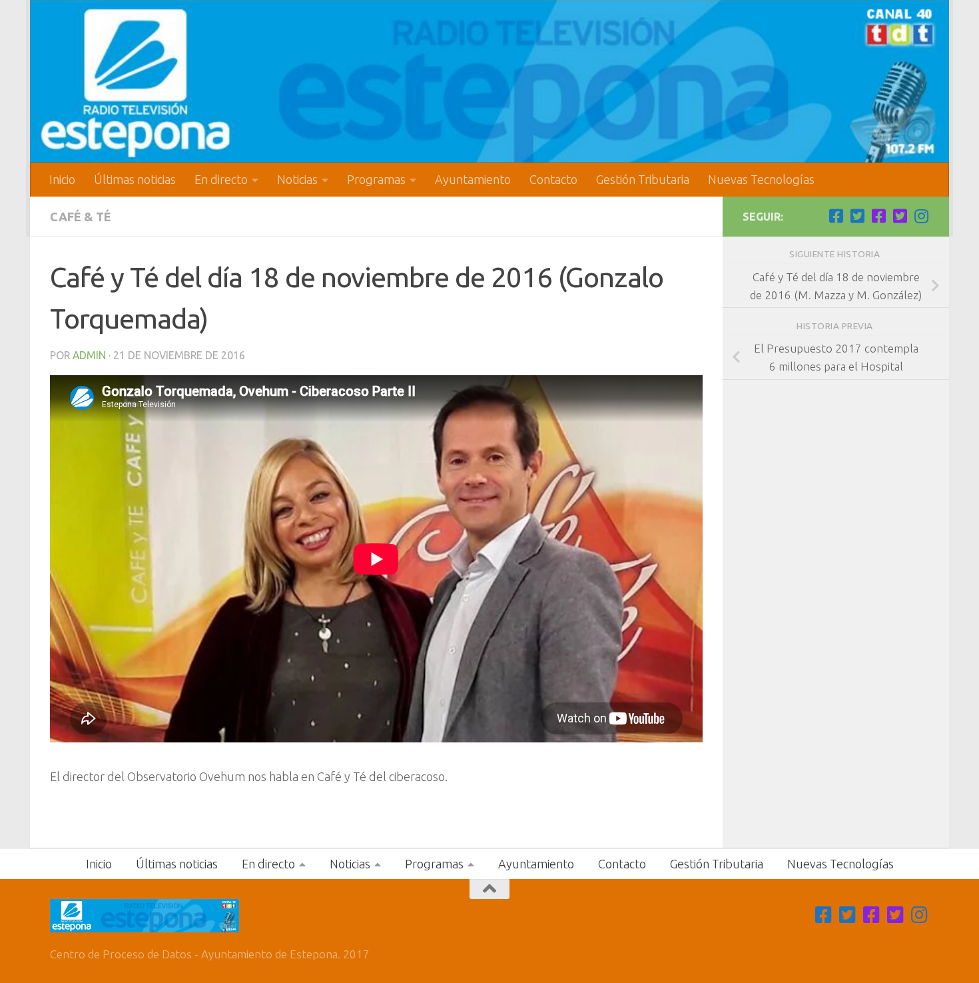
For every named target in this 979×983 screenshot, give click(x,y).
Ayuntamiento (473, 179)
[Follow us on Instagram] (921, 216)
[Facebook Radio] (878, 216)
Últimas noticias (135, 179)
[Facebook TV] (836, 216)
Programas (376, 179)
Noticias (297, 179)
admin (89, 355)
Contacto (553, 179)
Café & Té (80, 216)
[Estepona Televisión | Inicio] (489, 81)
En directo (221, 179)
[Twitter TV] (857, 216)
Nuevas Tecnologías (761, 179)
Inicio (62, 179)
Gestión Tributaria (642, 179)
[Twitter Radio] (900, 216)
